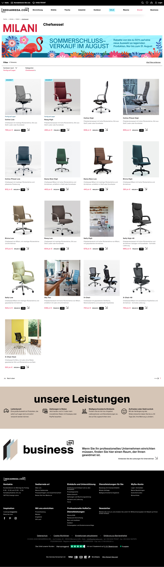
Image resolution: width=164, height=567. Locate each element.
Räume (126, 10)
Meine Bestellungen (138, 490)
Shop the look (8, 514)
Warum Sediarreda (41, 490)
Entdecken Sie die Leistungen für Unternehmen (136, 458)
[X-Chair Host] (23, 344)
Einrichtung (38, 10)
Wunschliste (135, 495)
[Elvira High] (141, 166)
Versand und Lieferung (75, 499)
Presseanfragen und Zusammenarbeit (48, 493)
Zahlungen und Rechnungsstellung (79, 497)
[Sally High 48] (141, 226)
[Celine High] (102, 105)
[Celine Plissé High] (141, 105)
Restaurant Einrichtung (75, 518)
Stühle (53, 10)
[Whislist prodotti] (147, 2)
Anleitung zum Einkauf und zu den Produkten (78, 489)
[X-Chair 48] (141, 285)
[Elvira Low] (23, 226)
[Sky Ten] (62, 285)
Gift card (38, 519)
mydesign (10, 512)
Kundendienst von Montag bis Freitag (16, 488)
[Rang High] (62, 105)
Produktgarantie (72, 492)
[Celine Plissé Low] (23, 166)
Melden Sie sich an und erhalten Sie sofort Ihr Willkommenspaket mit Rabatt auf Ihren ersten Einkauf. (128, 513)
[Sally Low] (23, 285)
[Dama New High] (62, 166)
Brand (139, 10)
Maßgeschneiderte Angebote (109, 493)
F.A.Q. (69, 502)
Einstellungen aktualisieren (86, 535)
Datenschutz (42, 535)
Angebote (38, 517)
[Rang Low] (62, 226)
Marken (37, 514)
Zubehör (82, 10)
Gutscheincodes (136, 493)
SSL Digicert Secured (110, 557)
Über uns (38, 488)
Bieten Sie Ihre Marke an (43, 495)
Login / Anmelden (137, 488)
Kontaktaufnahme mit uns (12, 493)
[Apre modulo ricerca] (142, 3)
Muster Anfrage (104, 490)
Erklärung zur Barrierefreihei (115, 535)
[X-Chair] (102, 285)
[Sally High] (102, 226)
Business (154, 10)
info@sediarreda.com (94, 539)
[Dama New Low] (102, 166)
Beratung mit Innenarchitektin (109, 488)
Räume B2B (71, 515)
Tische (67, 10)
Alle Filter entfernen (153, 62)
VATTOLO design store (11, 495)
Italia (7, 2)
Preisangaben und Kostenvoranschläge (80, 525)
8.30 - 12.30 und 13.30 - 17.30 (13, 490)
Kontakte (8, 484)
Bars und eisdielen (73, 520)
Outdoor (97, 10)
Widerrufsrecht (72, 494)
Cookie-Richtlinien (61, 535)
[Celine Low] (23, 105)
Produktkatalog (40, 512)
